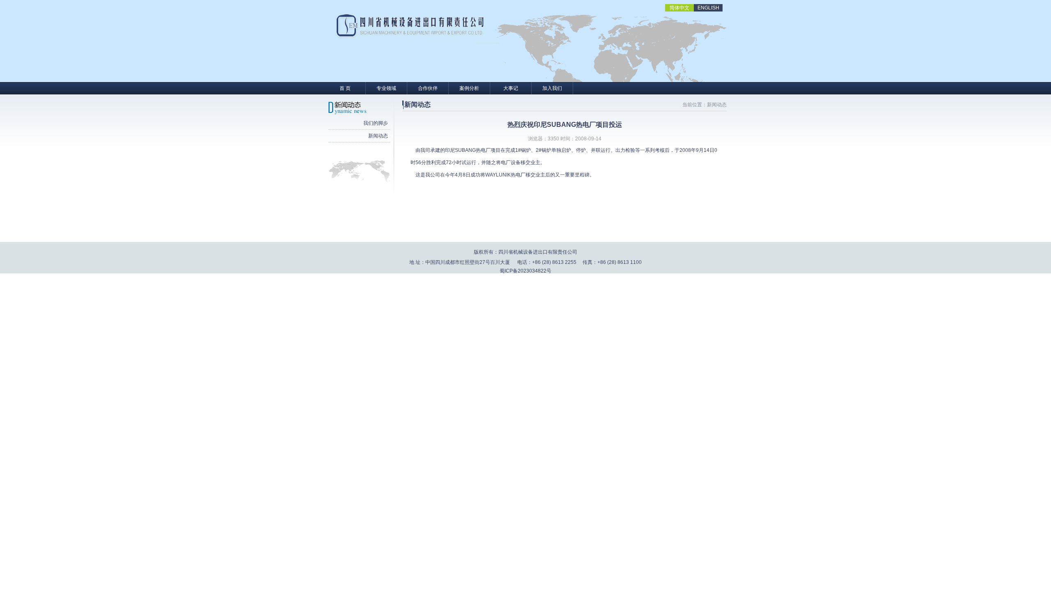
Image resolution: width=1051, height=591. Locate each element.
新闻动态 (378, 136)
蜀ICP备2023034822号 (525, 271)
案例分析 (469, 88)
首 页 (345, 88)
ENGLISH (708, 8)
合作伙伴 (428, 88)
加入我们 (552, 88)
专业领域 (386, 88)
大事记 (510, 88)
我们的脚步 (375, 123)
